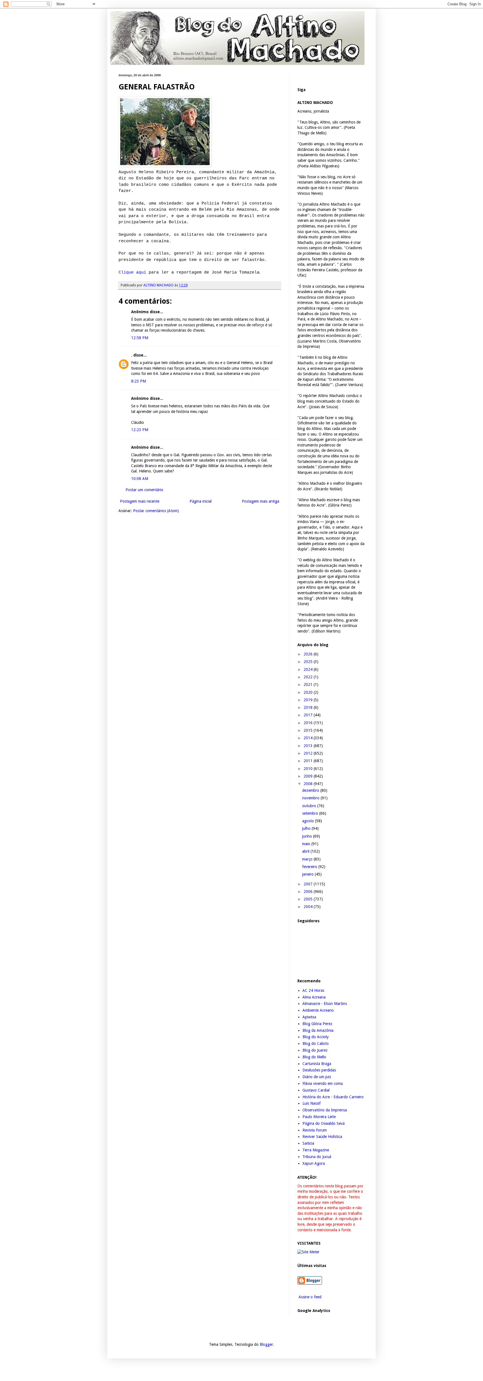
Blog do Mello (314, 1057)
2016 (309, 723)
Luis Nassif (311, 1103)
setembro (310, 813)
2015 (309, 730)
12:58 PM (139, 338)
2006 (309, 891)
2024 (309, 669)
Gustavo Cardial (316, 1090)
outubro (309, 806)
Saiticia (308, 1143)
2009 (309, 776)
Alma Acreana (314, 997)
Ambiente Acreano (318, 1010)
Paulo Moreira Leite (319, 1116)
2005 (309, 899)
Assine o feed (309, 1297)
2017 (309, 715)
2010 (309, 768)
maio (306, 844)
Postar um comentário (144, 490)
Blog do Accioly (315, 1037)
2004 (309, 906)
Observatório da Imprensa (324, 1110)
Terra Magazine (315, 1150)
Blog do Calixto (315, 1043)
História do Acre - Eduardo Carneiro (333, 1097)
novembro (311, 798)
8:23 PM (138, 381)
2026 (309, 654)
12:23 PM (139, 429)
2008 (309, 783)
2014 (309, 738)
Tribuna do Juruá (316, 1156)
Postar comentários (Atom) (156, 510)
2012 (309, 753)
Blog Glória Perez (317, 1023)
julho (307, 828)
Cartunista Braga (316, 1063)
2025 (309, 661)
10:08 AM (139, 478)
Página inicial (201, 501)
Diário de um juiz (316, 1077)
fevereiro (310, 866)
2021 (309, 684)
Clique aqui (132, 272)
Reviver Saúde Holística (322, 1136)
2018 (309, 707)
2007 (309, 884)
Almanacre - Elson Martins (324, 1003)
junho (307, 836)
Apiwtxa (309, 1017)
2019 (309, 700)
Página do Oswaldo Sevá (323, 1123)
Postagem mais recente (139, 501)
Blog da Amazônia (317, 1030)
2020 (309, 692)
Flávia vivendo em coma (322, 1083)
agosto (308, 821)
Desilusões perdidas (319, 1070)
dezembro (311, 790)
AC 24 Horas (313, 990)
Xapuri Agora (313, 1163)
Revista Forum (314, 1130)
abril (306, 851)
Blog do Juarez (315, 1050)
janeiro (308, 874)
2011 (309, 761)
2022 (309, 677)
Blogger (266, 1344)
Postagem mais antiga (260, 501)
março (308, 859)
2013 (309, 745)
